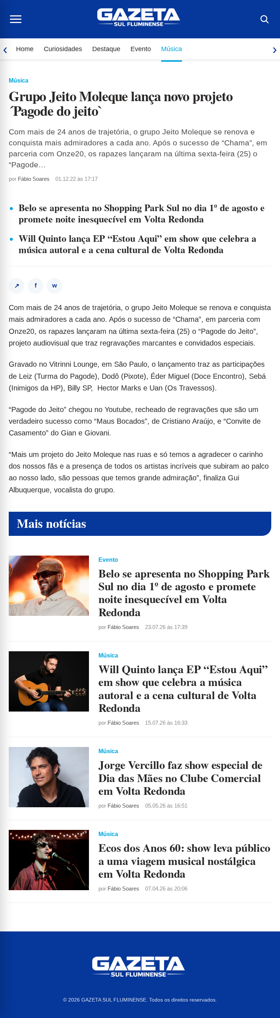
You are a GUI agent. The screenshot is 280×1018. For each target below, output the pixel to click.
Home (25, 49)
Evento (141, 49)
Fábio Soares (34, 179)
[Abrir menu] (15, 19)
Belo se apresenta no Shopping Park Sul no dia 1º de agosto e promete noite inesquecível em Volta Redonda (142, 213)
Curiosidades (63, 49)
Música (171, 49)
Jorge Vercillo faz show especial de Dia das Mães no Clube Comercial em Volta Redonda (180, 777)
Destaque (106, 49)
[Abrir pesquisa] (264, 19)
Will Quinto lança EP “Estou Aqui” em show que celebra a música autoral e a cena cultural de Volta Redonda (137, 243)
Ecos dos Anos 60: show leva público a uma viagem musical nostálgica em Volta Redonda (184, 860)
